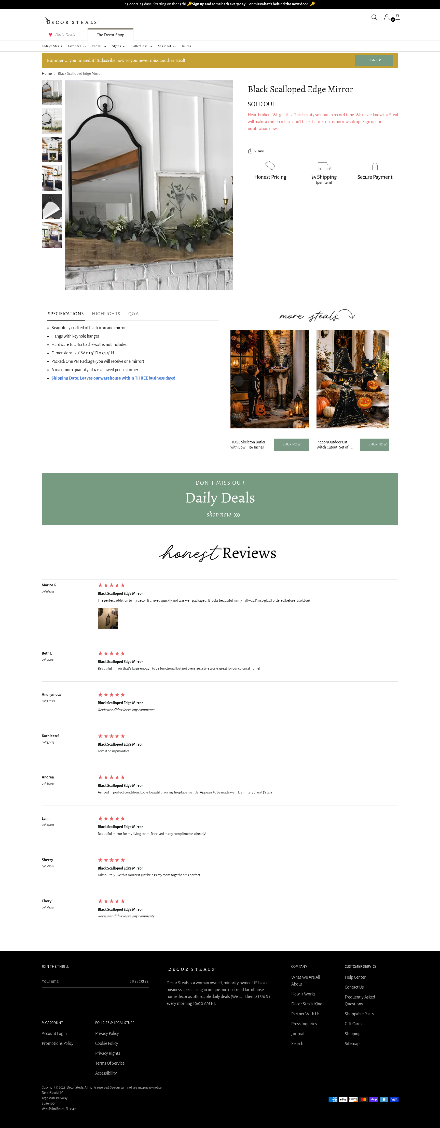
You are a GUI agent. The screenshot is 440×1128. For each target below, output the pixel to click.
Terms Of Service (110, 1063)
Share (259, 151)
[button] (108, 618)
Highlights (106, 313)
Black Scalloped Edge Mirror (120, 593)
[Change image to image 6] (52, 235)
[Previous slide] (238, 381)
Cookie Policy (106, 1043)
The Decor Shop (110, 35)
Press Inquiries (304, 1024)
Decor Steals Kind (306, 1004)
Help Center (355, 977)
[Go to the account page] (385, 17)
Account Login (54, 1033)
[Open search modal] (374, 17)
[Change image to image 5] (52, 206)
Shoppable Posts (359, 1014)
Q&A (133, 313)
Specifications (66, 313)
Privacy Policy (107, 1033)
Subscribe (139, 981)
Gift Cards (353, 1024)
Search (297, 1044)
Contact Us (354, 987)
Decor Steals (75, 1087)
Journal (297, 1034)
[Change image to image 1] (52, 92)
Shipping (353, 1034)
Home (47, 73)
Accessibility (106, 1073)
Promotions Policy (58, 1043)
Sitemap (352, 1044)
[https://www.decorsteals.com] (220, 499)
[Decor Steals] (72, 21)
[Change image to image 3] (52, 149)
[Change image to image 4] (52, 178)
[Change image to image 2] (52, 121)
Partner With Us (305, 1014)
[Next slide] (381, 381)
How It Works (303, 994)
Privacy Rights (107, 1053)
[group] (220, 611)
